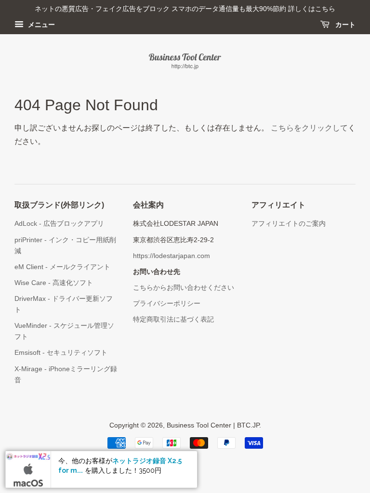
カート (344, 24)
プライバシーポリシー (166, 303)
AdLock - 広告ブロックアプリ (59, 223)
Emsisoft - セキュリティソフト (60, 352)
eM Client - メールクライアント (62, 267)
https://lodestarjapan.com (171, 255)
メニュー (40, 24)
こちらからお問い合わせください (183, 287)
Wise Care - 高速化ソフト (53, 282)
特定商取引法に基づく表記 (173, 319)
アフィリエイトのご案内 (288, 223)
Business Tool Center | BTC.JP (213, 425)
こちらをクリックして (309, 128)
